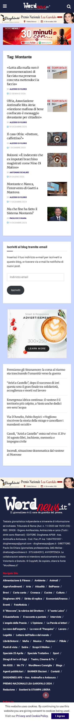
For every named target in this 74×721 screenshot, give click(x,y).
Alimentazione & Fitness (16, 580)
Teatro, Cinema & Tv (42, 659)
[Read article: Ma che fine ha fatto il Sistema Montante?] (57, 214)
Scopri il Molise (41, 647)
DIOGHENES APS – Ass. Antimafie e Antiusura (29, 677)
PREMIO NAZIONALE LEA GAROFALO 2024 (27, 683)
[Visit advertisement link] (37, 18)
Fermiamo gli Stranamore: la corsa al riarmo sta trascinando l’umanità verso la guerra (36, 371)
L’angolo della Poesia (15, 623)
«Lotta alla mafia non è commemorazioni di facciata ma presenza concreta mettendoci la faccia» (23, 76)
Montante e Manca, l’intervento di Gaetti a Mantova (22, 188)
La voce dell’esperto (14, 629)
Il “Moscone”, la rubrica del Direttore (23, 611)
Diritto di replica (33, 599)
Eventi (6, 605)
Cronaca (35, 592)
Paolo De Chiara (18, 218)
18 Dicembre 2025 (18, 126)
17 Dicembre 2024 (18, 201)
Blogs (59, 665)
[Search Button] (69, 6)
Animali (54, 580)
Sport (56, 653)
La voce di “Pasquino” (42, 629)
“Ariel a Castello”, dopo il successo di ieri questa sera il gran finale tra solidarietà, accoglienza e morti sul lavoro (33, 386)
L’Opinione (37, 623)
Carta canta (19, 592)
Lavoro (62, 629)
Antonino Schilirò (19, 172)
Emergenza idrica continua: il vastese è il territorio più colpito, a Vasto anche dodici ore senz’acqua (34, 403)
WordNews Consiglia (40, 665)
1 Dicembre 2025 (17, 147)
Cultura (60, 592)
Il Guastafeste (11, 617)
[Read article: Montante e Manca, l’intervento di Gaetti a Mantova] (57, 189)
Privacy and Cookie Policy (32, 716)
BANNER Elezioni (37, 671)
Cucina (48, 592)
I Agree (60, 716)
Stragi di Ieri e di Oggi (15, 659)
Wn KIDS (8, 665)
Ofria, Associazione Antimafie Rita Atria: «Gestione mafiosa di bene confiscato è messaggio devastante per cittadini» (25, 109)
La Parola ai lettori (57, 623)
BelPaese (54, 586)
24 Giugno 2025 (16, 176)
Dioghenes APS (11, 599)
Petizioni (50, 641)
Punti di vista (10, 647)
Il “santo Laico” (56, 611)
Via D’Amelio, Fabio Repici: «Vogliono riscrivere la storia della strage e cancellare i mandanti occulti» (35, 420)
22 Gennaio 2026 (17, 93)
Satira (25, 647)
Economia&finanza (56, 599)
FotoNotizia (20, 605)
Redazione (9, 689)
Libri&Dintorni (10, 641)
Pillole (62, 641)
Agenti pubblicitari (13, 671)
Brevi (6, 592)
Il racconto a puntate (34, 617)
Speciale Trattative (38, 653)
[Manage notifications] (46, 695)
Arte (28, 586)
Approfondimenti (12, 586)
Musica (37, 641)
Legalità (7, 635)
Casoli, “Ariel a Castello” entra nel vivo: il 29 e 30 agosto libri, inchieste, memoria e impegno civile (36, 437)
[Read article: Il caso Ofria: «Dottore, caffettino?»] (57, 139)
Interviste (55, 617)
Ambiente (40, 580)
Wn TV (20, 665)
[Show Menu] (5, 6)
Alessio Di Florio (18, 89)
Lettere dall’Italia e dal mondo (32, 635)
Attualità (40, 586)
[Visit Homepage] (36, 6)
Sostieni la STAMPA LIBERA (34, 689)
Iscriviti (15, 290)
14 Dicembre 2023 (18, 222)
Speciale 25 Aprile (13, 653)
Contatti (55, 671)
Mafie (25, 641)
